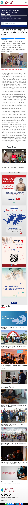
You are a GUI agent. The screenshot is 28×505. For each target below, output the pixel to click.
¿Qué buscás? (4, 21)
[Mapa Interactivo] (14, 221)
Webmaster (3, 502)
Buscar (14, 26)
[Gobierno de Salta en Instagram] (5, 494)
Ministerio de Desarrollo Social (7, 38)
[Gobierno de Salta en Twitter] (7, 494)
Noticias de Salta (18, 38)
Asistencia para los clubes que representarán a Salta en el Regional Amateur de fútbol (13, 347)
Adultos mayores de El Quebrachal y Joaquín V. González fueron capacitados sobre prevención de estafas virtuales (14, 367)
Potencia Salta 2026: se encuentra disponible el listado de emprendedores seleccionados (13, 444)
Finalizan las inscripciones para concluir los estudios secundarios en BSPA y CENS (13, 386)
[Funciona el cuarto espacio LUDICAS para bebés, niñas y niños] (14, 60)
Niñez (23, 38)
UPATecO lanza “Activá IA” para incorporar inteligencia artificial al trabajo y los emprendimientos (13, 482)
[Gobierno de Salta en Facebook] (2, 494)
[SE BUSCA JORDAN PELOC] (14, 190)
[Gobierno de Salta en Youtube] (10, 494)
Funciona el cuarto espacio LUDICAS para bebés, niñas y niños (14, 32)
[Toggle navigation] (25, 2)
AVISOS (14, 302)
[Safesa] (14, 283)
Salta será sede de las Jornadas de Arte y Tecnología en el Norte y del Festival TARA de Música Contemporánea (14, 463)
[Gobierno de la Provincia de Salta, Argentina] (7, 2)
